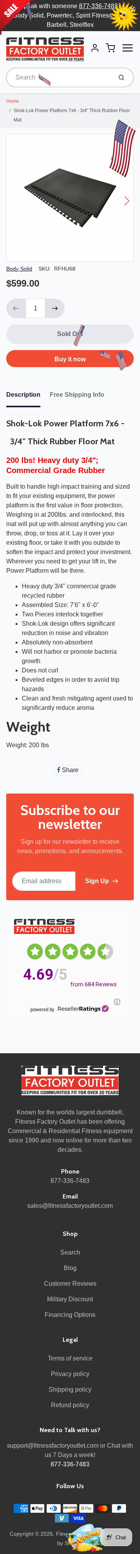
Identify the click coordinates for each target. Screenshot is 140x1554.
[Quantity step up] (55, 308)
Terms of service (70, 1358)
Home (12, 101)
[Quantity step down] (16, 308)
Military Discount (70, 1299)
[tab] (28, 397)
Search (70, 1252)
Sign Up (97, 881)
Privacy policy (70, 1374)
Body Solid (19, 269)
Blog (70, 1268)
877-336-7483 (98, 6)
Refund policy (70, 1405)
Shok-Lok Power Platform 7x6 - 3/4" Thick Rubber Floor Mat (72, 115)
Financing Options (70, 1314)
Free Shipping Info (77, 394)
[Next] (126, 200)
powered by (42, 1009)
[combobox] (58, 77)
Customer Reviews (70, 1283)
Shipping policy (70, 1389)
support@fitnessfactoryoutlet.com (52, 1445)
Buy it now (70, 359)
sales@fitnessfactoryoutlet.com (70, 1205)
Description (23, 394)
